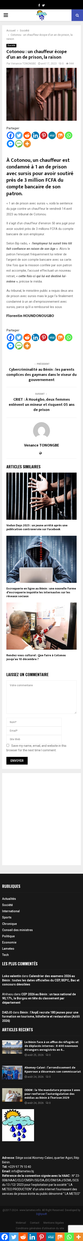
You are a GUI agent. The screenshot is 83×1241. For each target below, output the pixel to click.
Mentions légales (53, 1222)
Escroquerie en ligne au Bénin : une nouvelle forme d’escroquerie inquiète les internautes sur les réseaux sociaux (41, 592)
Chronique (9, 924)
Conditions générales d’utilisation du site (40, 1228)
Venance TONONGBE (23, 63)
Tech (5, 955)
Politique (8, 936)
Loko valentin (11, 976)
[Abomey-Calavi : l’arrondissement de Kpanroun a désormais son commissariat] (12, 1072)
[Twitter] (19, 135)
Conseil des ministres (17, 930)
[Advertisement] (41, 819)
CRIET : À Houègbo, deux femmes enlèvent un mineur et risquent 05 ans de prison (41, 404)
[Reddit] (27, 135)
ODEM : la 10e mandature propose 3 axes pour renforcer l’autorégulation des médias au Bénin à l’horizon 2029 (52, 1094)
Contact (34, 1222)
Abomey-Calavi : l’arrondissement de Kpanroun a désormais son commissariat (52, 1069)
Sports (6, 917)
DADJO (7, 1012)
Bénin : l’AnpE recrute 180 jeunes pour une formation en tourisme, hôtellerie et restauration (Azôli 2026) (41, 1016)
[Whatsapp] (68, 135)
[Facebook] (10, 135)
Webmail (21, 1222)
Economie (9, 942)
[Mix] (60, 135)
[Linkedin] (35, 135)
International (11, 911)
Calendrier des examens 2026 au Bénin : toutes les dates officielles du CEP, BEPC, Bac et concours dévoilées (40, 980)
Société (11, 45)
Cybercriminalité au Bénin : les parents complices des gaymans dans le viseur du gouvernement (41, 374)
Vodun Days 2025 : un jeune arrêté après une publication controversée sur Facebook (36, 527)
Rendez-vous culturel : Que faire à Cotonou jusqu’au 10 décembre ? (36, 657)
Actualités (9, 898)
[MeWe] (52, 135)
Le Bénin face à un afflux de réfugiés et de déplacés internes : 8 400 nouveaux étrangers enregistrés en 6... (51, 1046)
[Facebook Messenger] (10, 143)
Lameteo (8, 948)
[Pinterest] (43, 135)
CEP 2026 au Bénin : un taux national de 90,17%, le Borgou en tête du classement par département (39, 998)
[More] (27, 143)
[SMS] (19, 143)
